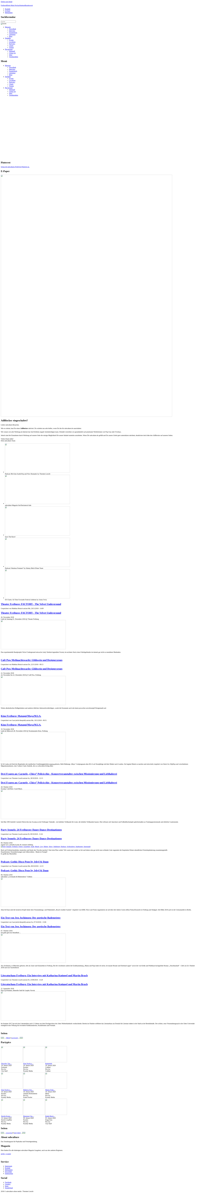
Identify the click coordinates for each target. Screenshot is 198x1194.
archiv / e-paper (6, 1154)
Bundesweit (29, 5)
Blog (10, 36)
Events (11, 40)
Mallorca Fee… (28, 1090)
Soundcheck (13, 33)
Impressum (8, 1166)
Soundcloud (9, 1188)
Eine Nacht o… (28, 1063)
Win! (10, 55)
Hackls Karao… (6, 1116)
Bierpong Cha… (28, 1116)
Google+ (8, 1184)
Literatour (12, 34)
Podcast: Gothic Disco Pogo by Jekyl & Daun (24, 861)
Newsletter (8, 1172)
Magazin (8, 27)
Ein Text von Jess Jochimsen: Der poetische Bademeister (31, 917)
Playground (8, 49)
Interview (12, 31)
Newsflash (12, 29)
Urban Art (12, 53)
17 (16, 1133)
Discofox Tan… (6, 1063)
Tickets (11, 47)
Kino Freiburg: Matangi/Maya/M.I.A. (21, 716)
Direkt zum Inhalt (6, 2)
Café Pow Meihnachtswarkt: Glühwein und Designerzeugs (31, 660)
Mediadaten (9, 13)
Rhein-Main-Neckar (12, 5)
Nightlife (8, 38)
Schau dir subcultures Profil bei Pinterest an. (15, 167)
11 (6, 1133)
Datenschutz (9, 1173)
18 (18, 1133)
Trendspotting (13, 57)
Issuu (6, 1186)
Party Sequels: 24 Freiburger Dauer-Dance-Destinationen (31, 829)
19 (20, 1133)
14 (15, 1038)
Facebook (8, 1182)
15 (17, 1038)
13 (14, 1038)
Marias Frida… (50, 1090)
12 (12, 1038)
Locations (12, 42)
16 (15, 1133)
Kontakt (7, 9)
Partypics (12, 44)
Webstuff (12, 51)
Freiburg (3, 5)
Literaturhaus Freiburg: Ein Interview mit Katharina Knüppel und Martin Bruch (44, 975)
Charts (11, 46)
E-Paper (7, 11)
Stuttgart (22, 5)
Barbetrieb (48, 1063)
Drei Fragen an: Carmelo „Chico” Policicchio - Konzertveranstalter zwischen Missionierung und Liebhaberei (59, 773)
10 (9, 1038)
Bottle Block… (50, 1116)
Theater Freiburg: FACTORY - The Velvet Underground (31, 604)
